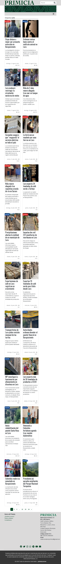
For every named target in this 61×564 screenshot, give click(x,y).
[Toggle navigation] (53, 14)
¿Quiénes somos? (9, 516)
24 (28, 509)
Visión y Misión (9, 518)
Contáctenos (8, 520)
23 (25, 509)
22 (22, 509)
